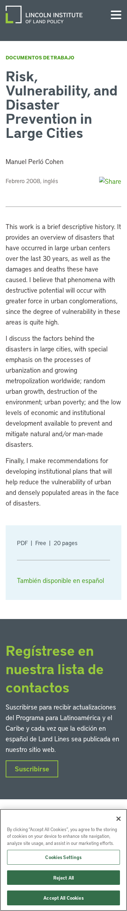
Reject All (63, 878)
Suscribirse (32, 768)
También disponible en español (60, 580)
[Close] (118, 819)
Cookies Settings (63, 857)
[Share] (110, 181)
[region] (63, 860)
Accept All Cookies (63, 898)
